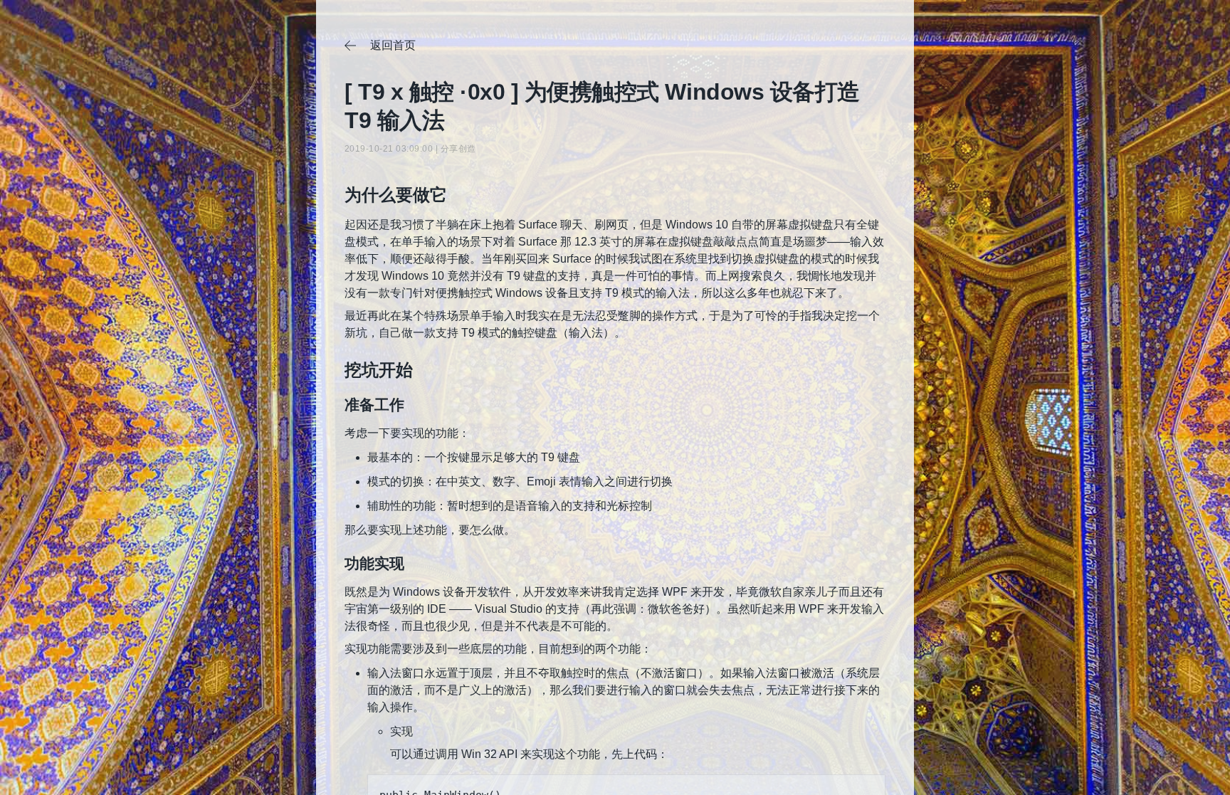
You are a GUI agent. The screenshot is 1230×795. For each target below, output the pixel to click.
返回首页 (380, 45)
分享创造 (458, 149)
